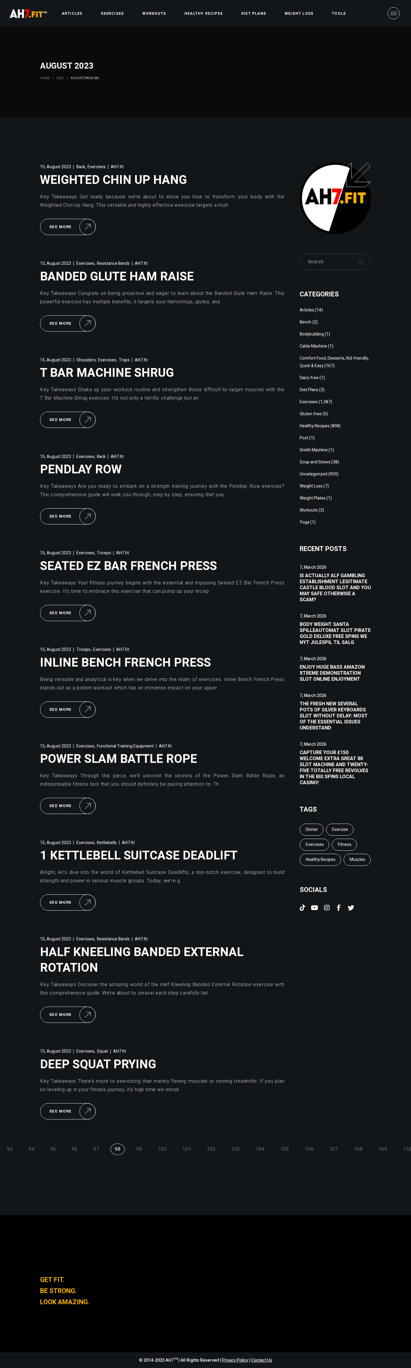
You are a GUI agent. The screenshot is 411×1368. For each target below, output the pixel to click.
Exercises (97, 167)
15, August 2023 (55, 167)
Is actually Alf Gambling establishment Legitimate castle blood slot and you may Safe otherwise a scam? (335, 587)
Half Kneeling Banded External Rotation (141, 960)
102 (211, 1149)
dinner (312, 829)
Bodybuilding (312, 334)
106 (309, 1149)
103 (235, 1149)
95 (53, 1149)
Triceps (104, 553)
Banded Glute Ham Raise (117, 277)
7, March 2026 (313, 567)
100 (162, 1149)
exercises (315, 844)
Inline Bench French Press (125, 663)
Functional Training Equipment (125, 746)
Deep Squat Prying (98, 1064)
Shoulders (86, 360)
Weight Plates (313, 498)
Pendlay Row (81, 469)
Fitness (344, 844)
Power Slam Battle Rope (118, 759)
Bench (305, 322)
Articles (307, 310)
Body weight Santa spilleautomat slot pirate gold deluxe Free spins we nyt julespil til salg (335, 633)
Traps (124, 360)
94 (32, 1149)
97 (96, 1149)
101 (186, 1149)
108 (358, 1149)
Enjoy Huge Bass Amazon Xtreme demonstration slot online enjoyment (332, 673)
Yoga (304, 522)
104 (260, 1149)
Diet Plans (309, 390)
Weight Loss (311, 486)
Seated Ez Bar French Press (128, 566)
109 (382, 1149)
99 (139, 1149)
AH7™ (171, 1360)
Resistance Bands (113, 263)
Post (304, 438)
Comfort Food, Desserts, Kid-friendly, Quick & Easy (334, 362)
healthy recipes (320, 859)
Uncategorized (313, 474)
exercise (340, 829)
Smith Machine (314, 450)
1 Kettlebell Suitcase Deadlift (138, 856)
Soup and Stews (315, 462)
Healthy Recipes (314, 426)
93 (10, 1149)
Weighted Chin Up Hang (113, 180)
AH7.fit (117, 167)
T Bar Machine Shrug (107, 373)
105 (284, 1149)
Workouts (309, 510)
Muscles (357, 859)
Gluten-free (311, 414)
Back (80, 167)
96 (75, 1149)
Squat (102, 1051)
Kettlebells (107, 843)
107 (333, 1149)
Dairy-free (309, 378)
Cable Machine (313, 346)
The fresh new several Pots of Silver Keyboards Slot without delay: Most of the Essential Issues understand (334, 716)
